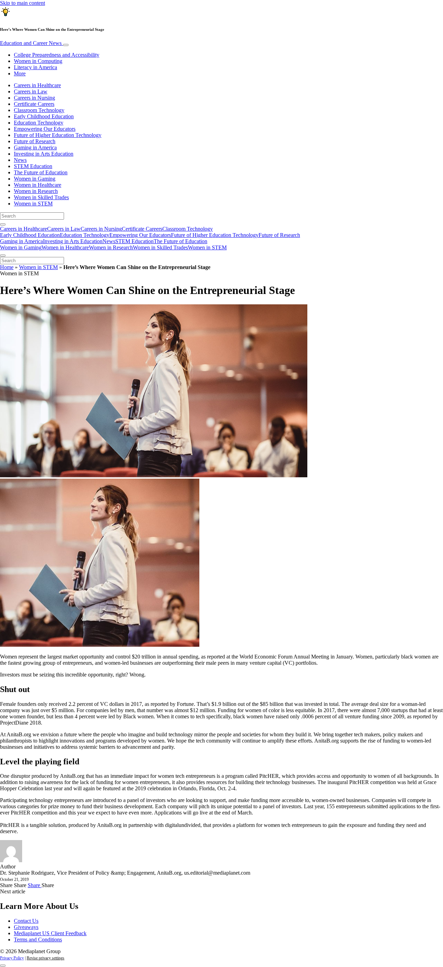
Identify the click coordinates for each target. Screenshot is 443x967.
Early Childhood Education (44, 116)
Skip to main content (22, 3)
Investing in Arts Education (43, 154)
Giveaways (26, 927)
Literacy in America (35, 67)
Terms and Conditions (38, 939)
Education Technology (38, 123)
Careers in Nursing (34, 98)
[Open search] (3, 224)
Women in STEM (33, 203)
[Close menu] (3, 256)
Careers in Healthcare (37, 85)
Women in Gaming (34, 179)
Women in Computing (38, 61)
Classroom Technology (39, 110)
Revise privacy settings (45, 958)
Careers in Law (30, 91)
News (20, 160)
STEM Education (33, 166)
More (20, 73)
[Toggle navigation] (66, 45)
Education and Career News (31, 43)
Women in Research (36, 191)
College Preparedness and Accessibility (56, 55)
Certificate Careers (34, 104)
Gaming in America (35, 147)
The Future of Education (40, 172)
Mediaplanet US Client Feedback (50, 933)
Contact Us (26, 921)
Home (6, 267)
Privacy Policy (12, 958)
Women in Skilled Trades (41, 197)
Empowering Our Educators (44, 129)
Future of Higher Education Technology (57, 135)
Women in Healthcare (37, 185)
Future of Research (34, 141)
